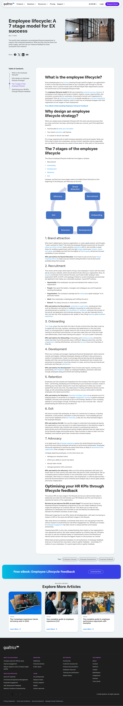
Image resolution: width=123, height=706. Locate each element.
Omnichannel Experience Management (16, 679)
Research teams (38, 679)
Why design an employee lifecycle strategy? (20, 79)
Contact (95, 664)
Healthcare (36, 661)
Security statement (38, 701)
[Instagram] (4, 694)
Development (52, 169)
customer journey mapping (92, 92)
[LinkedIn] (16, 694)
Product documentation (70, 666)
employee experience (67, 98)
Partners (95, 678)
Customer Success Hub (70, 664)
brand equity (85, 251)
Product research (38, 682)
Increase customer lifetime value (14, 661)
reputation (59, 132)
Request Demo (112, 4)
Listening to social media (79, 306)
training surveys (87, 338)
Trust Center (96, 681)
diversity (91, 314)
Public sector (37, 666)
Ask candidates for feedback (76, 310)
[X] (12, 694)
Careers (95, 669)
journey (66, 82)
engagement (49, 342)
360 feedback (59, 370)
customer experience (97, 98)
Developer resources (69, 669)
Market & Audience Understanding (14, 688)
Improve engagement (10, 664)
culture (82, 293)
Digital (35, 685)
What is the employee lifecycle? (19, 74)
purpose (48, 275)
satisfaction (66, 364)
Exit (48, 176)
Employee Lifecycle (70, 559)
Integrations (96, 675)
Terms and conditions (23, 701)
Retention (50, 172)
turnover (83, 342)
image (80, 249)
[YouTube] (20, 694)
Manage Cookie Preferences (54, 701)
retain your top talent (65, 129)
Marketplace (96, 672)
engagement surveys (82, 397)
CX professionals (38, 677)
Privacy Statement (9, 701)
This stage (48, 326)
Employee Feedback (106, 559)
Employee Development (88, 559)
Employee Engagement (11, 682)
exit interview (70, 418)
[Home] (9, 4)
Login (102, 4)
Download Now (95, 572)
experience (77, 247)
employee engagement (55, 525)
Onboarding (51, 165)
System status (67, 675)
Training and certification (71, 672)
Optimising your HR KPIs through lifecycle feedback (21, 90)
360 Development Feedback (12, 685)
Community (66, 661)
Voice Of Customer (9, 677)
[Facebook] (8, 694)
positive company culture (79, 395)
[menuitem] (21, 4)
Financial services (38, 664)
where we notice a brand (53, 247)
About (95, 661)
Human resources (38, 688)
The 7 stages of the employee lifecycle (18, 85)
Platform (95, 666)
